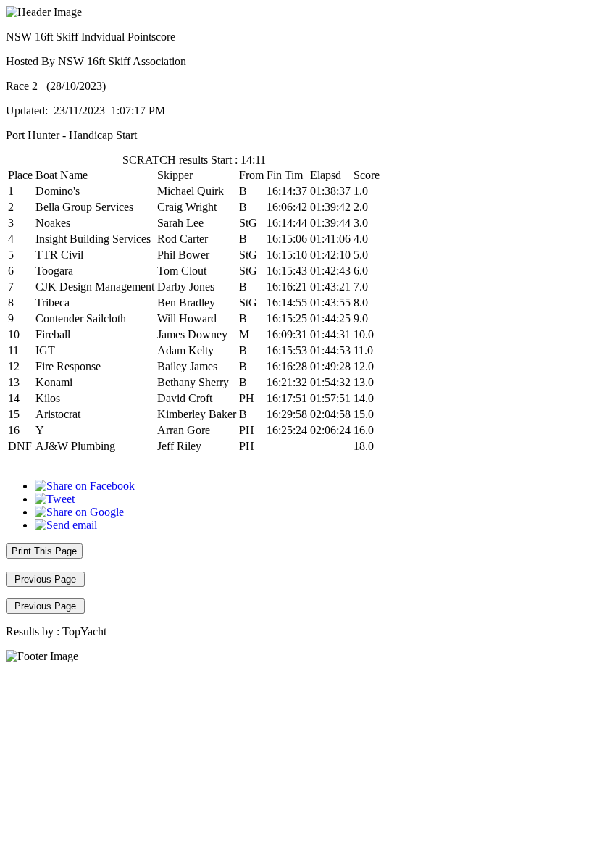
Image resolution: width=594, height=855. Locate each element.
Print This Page (44, 551)
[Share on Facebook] (85, 486)
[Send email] (66, 525)
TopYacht (84, 631)
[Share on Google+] (82, 512)
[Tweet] (55, 499)
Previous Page (45, 579)
